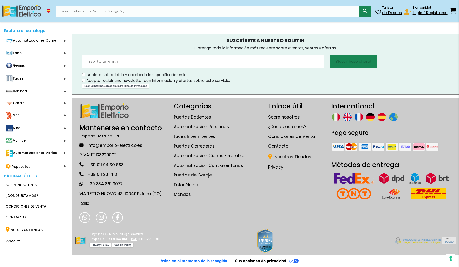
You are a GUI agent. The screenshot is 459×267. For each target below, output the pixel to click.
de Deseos (392, 13)
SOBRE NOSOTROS (21, 184)
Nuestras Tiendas (292, 157)
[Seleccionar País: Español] (48, 11)
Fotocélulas (186, 185)
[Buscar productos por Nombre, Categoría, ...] (364, 11)
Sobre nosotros (284, 117)
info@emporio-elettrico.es (114, 145)
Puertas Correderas (194, 146)
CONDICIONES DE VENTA (26, 206)
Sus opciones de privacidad (260, 260)
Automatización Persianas (201, 127)
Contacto (278, 146)
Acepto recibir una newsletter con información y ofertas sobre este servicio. (157, 80)
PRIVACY (13, 241)
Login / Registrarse (430, 13)
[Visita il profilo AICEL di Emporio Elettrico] (424, 240)
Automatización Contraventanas (208, 165)
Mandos (182, 194)
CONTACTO (16, 217)
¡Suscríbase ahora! (353, 61)
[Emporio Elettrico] (21, 11)
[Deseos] (378, 13)
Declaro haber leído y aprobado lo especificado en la (135, 75)
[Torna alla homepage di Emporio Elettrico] (80, 240)
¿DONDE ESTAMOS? (22, 195)
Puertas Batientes (192, 117)
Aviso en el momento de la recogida (193, 260)
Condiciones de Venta (291, 136)
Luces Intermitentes (194, 136)
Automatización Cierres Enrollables (210, 156)
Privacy (275, 167)
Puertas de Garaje (193, 175)
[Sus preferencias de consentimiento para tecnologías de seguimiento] (450, 258)
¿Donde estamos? (287, 127)
